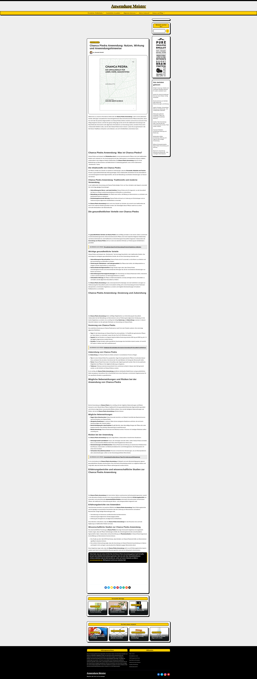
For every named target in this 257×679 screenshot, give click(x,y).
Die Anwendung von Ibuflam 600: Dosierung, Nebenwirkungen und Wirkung (161, 102)
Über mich (132, 653)
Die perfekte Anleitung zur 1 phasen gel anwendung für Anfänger (97, 636)
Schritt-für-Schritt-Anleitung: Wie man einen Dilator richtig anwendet (161, 96)
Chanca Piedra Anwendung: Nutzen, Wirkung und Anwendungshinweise (117, 47)
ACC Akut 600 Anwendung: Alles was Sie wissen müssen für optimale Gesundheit (117, 636)
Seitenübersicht (133, 666)
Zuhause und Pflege (158, 13)
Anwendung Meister (128, 6)
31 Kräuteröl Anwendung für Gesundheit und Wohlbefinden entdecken (117, 610)
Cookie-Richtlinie (133, 664)
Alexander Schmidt (99, 52)
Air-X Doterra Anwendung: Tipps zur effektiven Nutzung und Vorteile (137, 610)
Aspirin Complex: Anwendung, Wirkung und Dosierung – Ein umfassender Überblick (161, 109)
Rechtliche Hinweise (134, 660)
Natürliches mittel (94, 42)
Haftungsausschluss (134, 658)
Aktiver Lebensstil (144, 13)
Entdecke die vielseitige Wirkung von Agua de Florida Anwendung (97, 610)
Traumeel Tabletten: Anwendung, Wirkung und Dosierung (160, 131)
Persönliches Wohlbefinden (95, 13)
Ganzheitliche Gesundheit (113, 13)
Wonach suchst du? (161, 25)
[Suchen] (167, 31)
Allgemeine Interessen (129, 13)
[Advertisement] (118, 28)
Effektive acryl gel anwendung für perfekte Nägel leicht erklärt (158, 636)
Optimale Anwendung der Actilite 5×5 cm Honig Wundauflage (138, 636)
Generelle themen (95, 632)
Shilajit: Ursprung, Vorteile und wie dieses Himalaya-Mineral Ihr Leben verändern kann (161, 89)
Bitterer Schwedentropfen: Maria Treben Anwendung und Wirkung (161, 146)
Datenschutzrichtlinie (134, 662)
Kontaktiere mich (133, 656)
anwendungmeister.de (96, 560)
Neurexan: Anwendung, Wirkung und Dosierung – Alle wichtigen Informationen (160, 152)
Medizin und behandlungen (117, 630)
